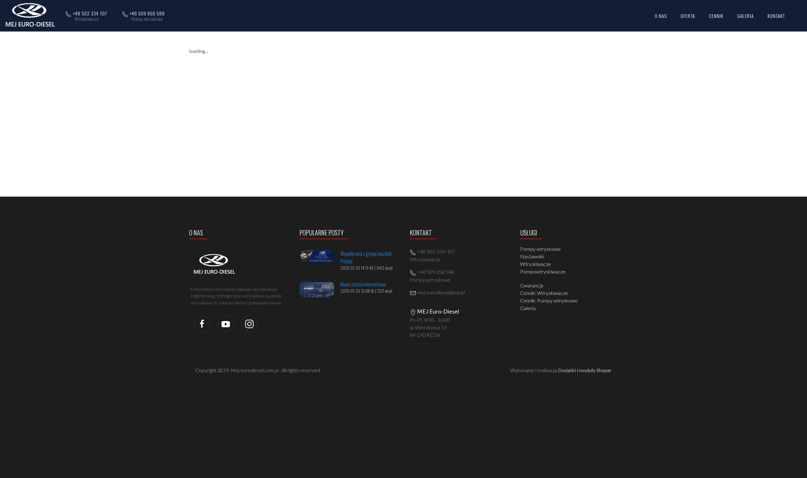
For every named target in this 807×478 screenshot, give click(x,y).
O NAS (661, 15)
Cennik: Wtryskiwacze (544, 293)
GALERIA (745, 15)
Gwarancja (531, 285)
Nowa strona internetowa (363, 284)
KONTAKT (776, 15)
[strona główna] (32, 15)
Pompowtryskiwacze (543, 271)
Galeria (528, 308)
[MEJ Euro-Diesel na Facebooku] (202, 323)
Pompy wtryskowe (540, 249)
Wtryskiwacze (535, 264)
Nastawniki (532, 256)
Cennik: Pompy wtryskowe (549, 300)
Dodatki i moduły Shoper (585, 370)
